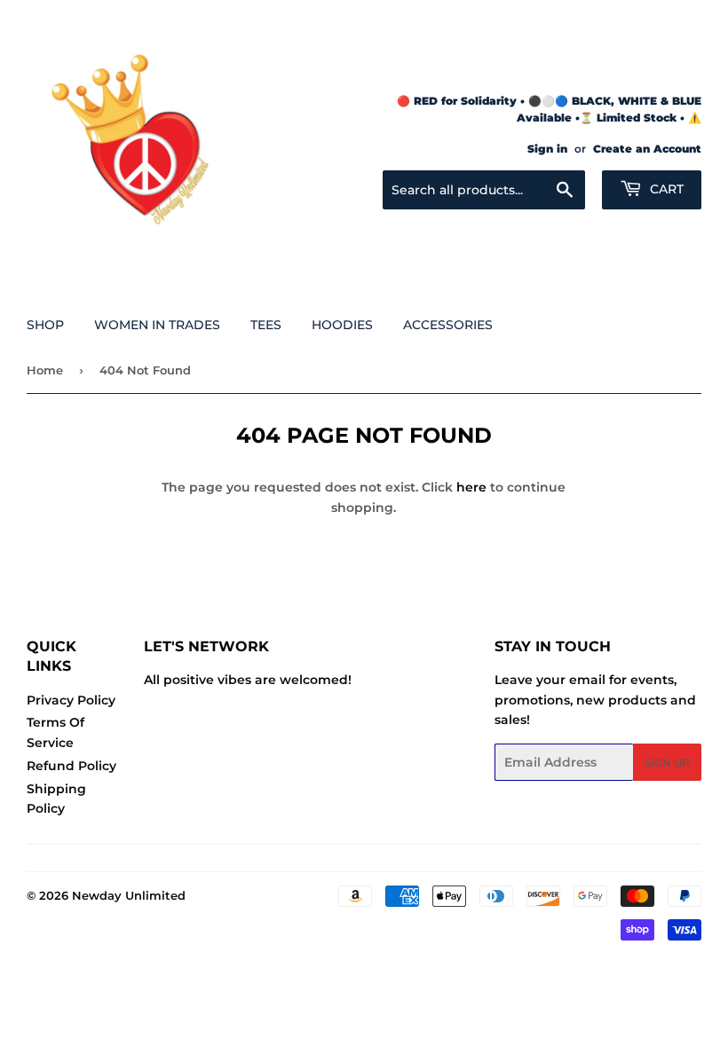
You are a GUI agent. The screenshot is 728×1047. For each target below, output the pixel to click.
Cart (665, 189)
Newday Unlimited (129, 895)
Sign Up (667, 762)
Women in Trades (157, 325)
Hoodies (342, 325)
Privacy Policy (71, 700)
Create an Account (647, 148)
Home (45, 370)
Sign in (547, 148)
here (471, 487)
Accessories (448, 325)
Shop (45, 325)
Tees (265, 325)
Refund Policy (71, 766)
